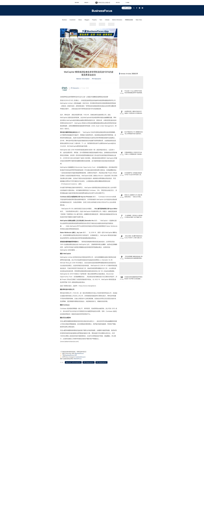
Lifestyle (107, 19)
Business (64, 19)
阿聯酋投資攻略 (129, 19)
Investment (72, 19)
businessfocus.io (81, 357)
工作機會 (127, 2)
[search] (134, 8)
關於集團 (77, 2)
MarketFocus (78, 358)
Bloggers (87, 19)
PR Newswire (96, 79)
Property (94, 19)
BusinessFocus (79, 353)
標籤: (62, 362)
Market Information (117, 19)
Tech (101, 19)
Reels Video (139, 19)
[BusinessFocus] (102, 11)
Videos (80, 19)
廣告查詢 (118, 2)
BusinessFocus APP (71, 355)
